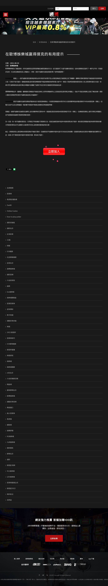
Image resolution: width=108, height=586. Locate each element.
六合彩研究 (11, 280)
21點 (8, 240)
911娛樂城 (11, 471)
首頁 (34, 42)
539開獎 (10, 251)
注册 (102, 8)
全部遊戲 (10, 188)
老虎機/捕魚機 (12, 199)
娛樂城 (9, 361)
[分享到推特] (43, 575)
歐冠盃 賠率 (11, 465)
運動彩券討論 (11, 321)
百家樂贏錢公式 (12, 482)
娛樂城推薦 (11, 367)
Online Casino (12, 211)
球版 (8, 246)
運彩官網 (10, 274)
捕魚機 (9, 425)
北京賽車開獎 (11, 257)
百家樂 (9, 193)
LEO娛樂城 (11, 477)
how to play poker (14, 217)
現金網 (9, 384)
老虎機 (9, 419)
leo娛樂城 (10, 292)
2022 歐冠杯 (11, 332)
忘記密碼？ (51, 8)
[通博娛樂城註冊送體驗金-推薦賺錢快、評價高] (54, 21)
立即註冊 (54, 538)
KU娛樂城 (10, 436)
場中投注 (10, 494)
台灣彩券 (10, 234)
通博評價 (10, 430)
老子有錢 (10, 315)
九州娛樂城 (11, 442)
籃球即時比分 (11, 390)
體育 (81, 559)
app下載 (91, 559)
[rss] (47, 575)
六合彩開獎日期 (12, 378)
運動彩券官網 (11, 402)
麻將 (8, 286)
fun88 (9, 205)
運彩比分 (10, 228)
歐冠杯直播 (11, 350)
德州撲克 (10, 448)
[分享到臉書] (39, 575)
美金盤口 (10, 407)
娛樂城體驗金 (11, 298)
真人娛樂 (17, 559)
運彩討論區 (11, 222)
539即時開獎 (11, 344)
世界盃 (9, 500)
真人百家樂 (11, 413)
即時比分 (10, 454)
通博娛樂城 (11, 269)
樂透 (8, 326)
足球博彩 (10, 309)
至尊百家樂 (11, 303)
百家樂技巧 (11, 338)
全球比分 (10, 263)
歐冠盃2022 (11, 488)
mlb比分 (10, 373)
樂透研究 (10, 355)
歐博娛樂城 (43, 42)
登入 (94, 8)
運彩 (8, 459)
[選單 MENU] (5, 15)
